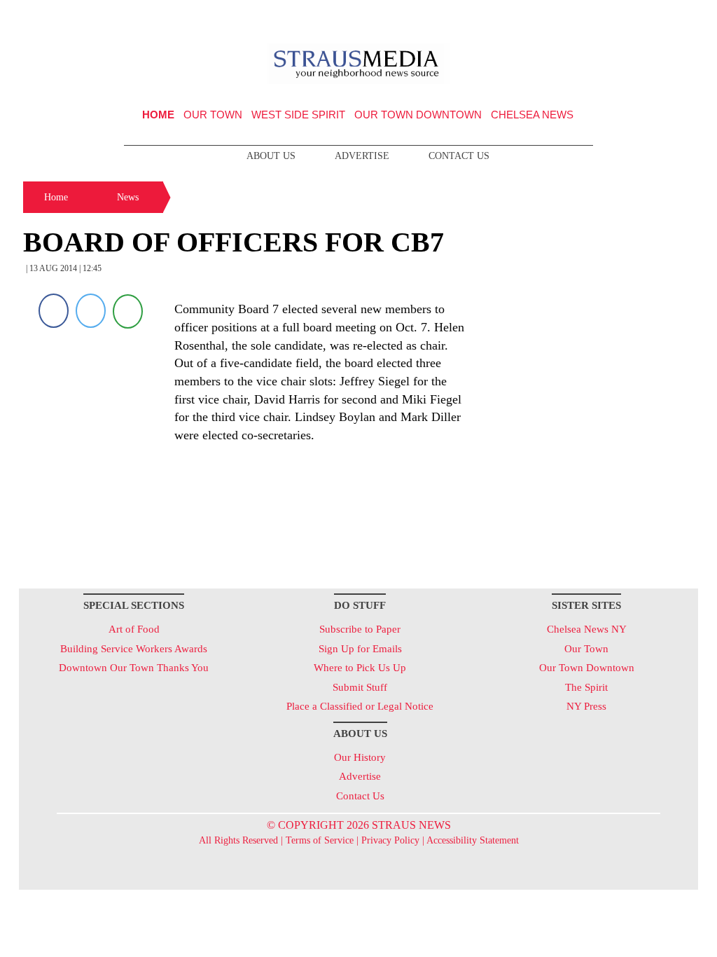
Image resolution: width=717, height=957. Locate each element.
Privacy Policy (390, 840)
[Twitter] (91, 311)
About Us (270, 156)
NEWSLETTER (578, 16)
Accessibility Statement (472, 840)
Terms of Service (320, 840)
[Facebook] (54, 311)
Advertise (362, 156)
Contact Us (459, 156)
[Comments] (128, 311)
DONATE (658, 16)
